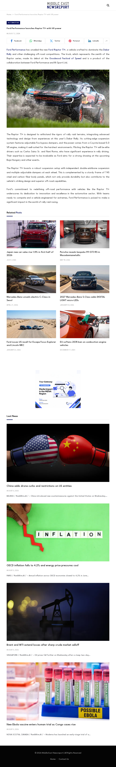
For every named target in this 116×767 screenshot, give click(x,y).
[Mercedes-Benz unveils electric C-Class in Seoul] (31, 279)
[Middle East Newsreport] (58, 5)
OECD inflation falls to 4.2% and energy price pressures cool (42, 565)
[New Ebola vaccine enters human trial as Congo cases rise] (58, 691)
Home (9, 14)
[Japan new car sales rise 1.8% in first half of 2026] (31, 234)
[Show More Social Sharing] (106, 41)
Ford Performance (16, 50)
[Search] (107, 5)
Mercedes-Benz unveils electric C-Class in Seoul (28, 299)
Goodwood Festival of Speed (65, 58)
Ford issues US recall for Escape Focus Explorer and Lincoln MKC (31, 344)
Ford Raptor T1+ (57, 50)
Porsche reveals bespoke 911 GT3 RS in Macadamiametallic (80, 254)
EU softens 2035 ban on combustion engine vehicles (83, 344)
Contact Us (64, 759)
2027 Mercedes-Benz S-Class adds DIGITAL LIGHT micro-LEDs (82, 299)
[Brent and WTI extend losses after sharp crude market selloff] (58, 612)
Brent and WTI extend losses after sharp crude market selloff (43, 645)
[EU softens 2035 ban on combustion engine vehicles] (84, 324)
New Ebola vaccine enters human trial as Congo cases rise (41, 724)
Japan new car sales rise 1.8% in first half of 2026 (30, 254)
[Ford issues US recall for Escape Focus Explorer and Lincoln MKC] (31, 324)
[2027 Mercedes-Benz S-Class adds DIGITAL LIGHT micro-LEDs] (84, 279)
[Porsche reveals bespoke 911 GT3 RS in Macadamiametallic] (84, 234)
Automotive (13, 23)
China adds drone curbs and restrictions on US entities (39, 486)
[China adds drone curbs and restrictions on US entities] (58, 453)
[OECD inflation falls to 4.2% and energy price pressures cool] (58, 532)
